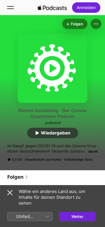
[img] (52, 7)
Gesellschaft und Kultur (43, 159)
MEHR (93, 152)
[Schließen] (10, 192)
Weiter (77, 216)
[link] (17, 177)
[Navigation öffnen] (10, 7)
